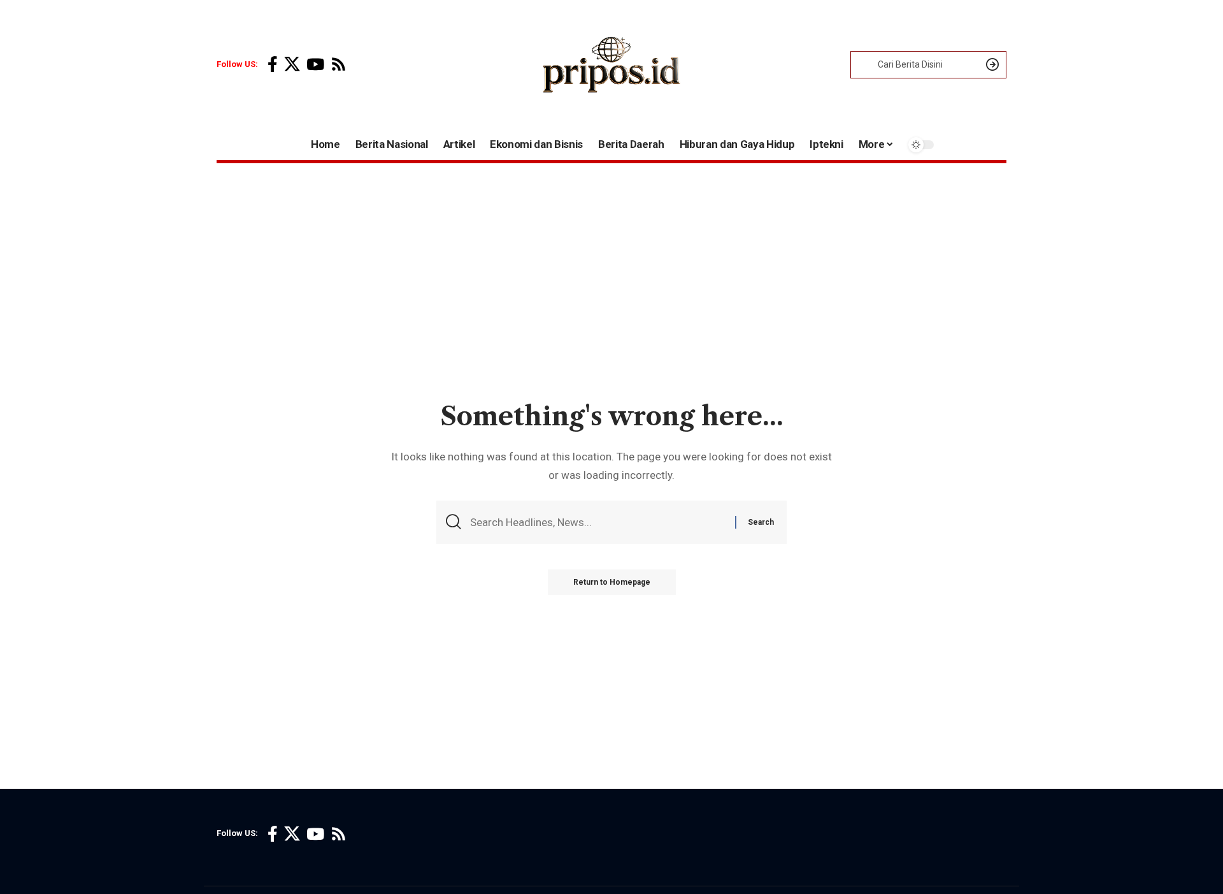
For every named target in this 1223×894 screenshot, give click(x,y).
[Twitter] (292, 64)
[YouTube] (315, 64)
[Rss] (338, 64)
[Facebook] (272, 64)
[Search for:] (598, 523)
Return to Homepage (611, 582)
